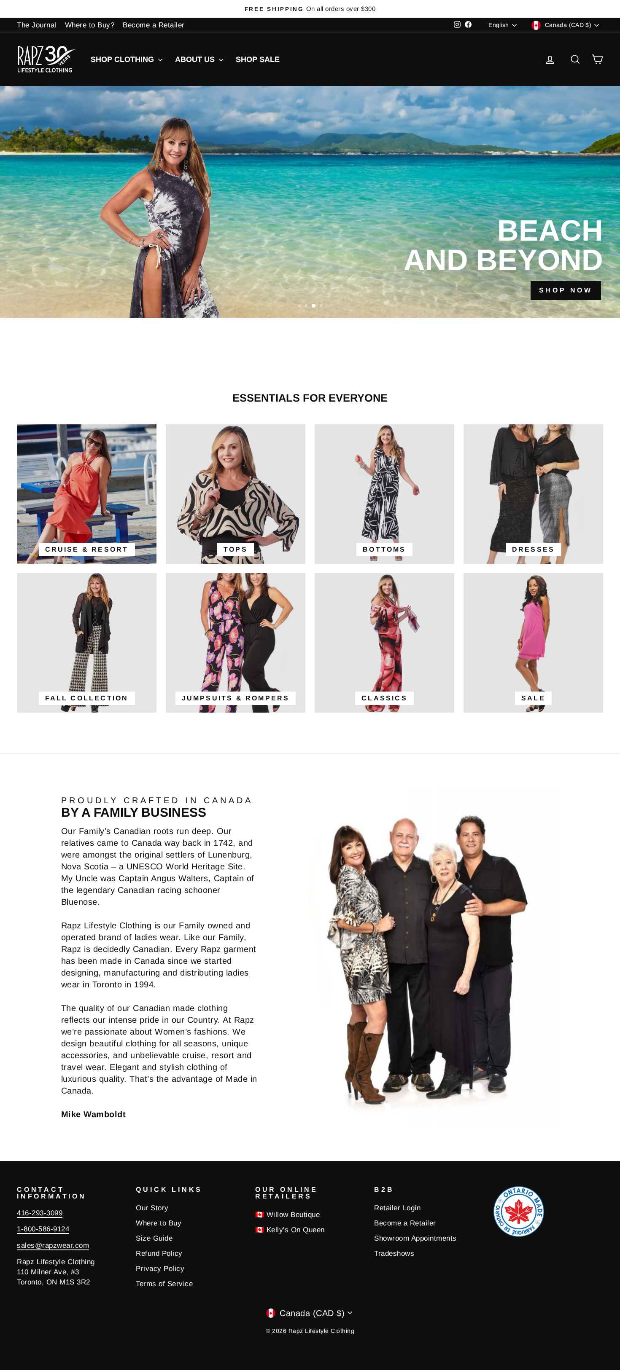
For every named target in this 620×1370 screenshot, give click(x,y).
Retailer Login (397, 1208)
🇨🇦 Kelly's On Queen (290, 1230)
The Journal (37, 25)
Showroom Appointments (415, 1238)
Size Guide (154, 1238)
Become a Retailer (154, 25)
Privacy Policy (160, 1269)
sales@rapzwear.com (53, 1245)
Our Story (152, 1208)
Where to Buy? (90, 25)
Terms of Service (164, 1284)
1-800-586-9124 (43, 1229)
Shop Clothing (123, 59)
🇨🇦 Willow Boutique (287, 1215)
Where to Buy (158, 1223)
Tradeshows (394, 1253)
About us (196, 59)
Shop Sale (258, 59)
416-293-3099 (39, 1213)
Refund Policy (159, 1253)
